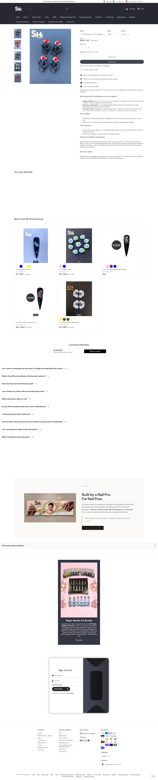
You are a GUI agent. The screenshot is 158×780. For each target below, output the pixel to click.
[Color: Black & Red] (21, 199)
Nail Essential (42, 743)
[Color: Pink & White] (24, 199)
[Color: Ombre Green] (67, 319)
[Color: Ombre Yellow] (60, 319)
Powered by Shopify (88, 776)
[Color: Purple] (111, 266)
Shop (25, 17)
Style (82, 31)
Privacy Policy (63, 738)
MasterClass (121, 17)
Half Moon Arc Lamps (44, 736)
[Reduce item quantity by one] (82, 48)
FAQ (60, 733)
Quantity (83, 44)
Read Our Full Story (93, 528)
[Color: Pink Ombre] (24, 319)
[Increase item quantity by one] (89, 48)
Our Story (41, 750)
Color (109, 31)
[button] (79, 546)
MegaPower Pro (43, 747)
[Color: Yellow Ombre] (21, 319)
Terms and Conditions (66, 740)
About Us (62, 749)
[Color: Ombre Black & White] (71, 319)
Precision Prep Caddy (55, 22)
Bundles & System (85, 17)
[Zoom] (50, 56)
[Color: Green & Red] (28, 199)
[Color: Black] (17, 199)
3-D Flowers (109, 17)
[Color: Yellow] (28, 266)
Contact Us (62, 751)
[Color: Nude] (67, 266)
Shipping (82, 52)
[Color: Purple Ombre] (17, 319)
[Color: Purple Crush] (24, 266)
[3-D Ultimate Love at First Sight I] (25, 194)
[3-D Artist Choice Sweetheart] (79, 303)
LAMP (54, 17)
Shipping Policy (64, 743)
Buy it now (112, 62)
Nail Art (40, 738)
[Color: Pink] (60, 266)
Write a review (95, 351)
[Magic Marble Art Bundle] (79, 590)
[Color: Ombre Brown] (64, 319)
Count (123, 31)
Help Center (63, 736)
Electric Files (36, 17)
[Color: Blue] (21, 266)
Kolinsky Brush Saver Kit (68, 17)
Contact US (70, 22)
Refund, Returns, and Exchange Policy (65, 746)
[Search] (67, 9)
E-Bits (47, 17)
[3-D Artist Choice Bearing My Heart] (122, 250)
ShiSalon (132, 17)
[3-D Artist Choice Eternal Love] (35, 303)
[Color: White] (17, 266)
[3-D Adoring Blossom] (35, 250)
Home (18, 17)
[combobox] (47, 9)
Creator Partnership (22, 22)
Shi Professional (34, 219)
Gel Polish (98, 17)
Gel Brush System (39, 22)
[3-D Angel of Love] (79, 250)
